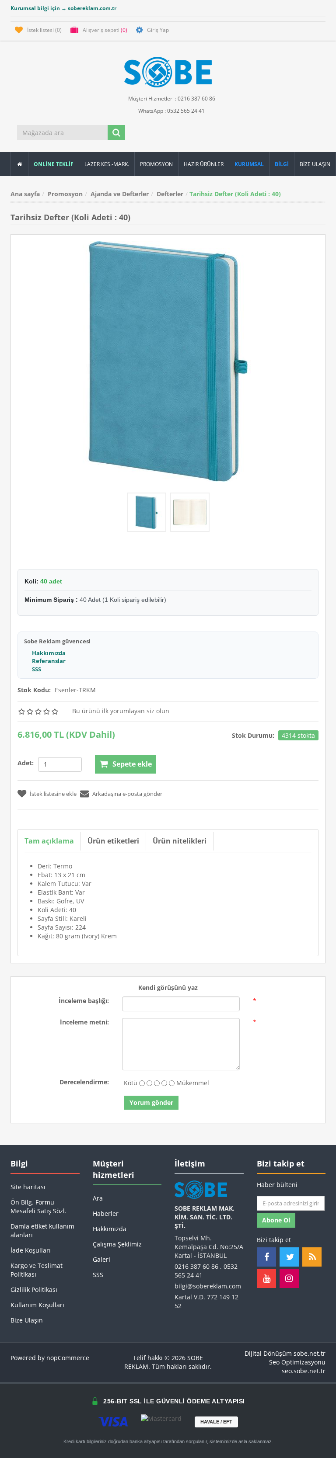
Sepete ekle (132, 764)
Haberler (106, 1213)
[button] (282, 164)
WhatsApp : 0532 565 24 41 (171, 111)
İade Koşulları (30, 1250)
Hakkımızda (49, 653)
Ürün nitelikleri (179, 841)
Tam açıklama (49, 841)
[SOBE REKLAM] (168, 72)
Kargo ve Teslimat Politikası (36, 1269)
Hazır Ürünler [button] (204, 164)
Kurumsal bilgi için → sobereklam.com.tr (63, 8)
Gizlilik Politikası (33, 1289)
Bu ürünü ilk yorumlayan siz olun (120, 711)
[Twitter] (289, 1257)
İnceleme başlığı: (84, 1000)
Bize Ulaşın (315, 164)
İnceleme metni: (84, 1022)
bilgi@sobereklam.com (208, 1286)
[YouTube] (266, 1278)
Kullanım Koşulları (37, 1305)
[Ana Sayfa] (19, 164)
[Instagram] (289, 1278)
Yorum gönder (151, 1102)
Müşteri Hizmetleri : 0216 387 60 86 (171, 98)
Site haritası (28, 1187)
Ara (98, 1198)
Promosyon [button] (156, 164)
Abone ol (276, 1220)
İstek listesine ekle (53, 794)
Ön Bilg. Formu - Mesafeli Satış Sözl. (38, 1206)
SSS (36, 669)
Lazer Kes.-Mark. (106, 164)
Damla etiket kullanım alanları (42, 1230)
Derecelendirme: (84, 1082)
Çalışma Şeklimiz (117, 1244)
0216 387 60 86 (196, 1266)
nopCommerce (67, 1358)
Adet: (26, 763)
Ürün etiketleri (113, 841)
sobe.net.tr (310, 1353)
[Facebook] (266, 1257)
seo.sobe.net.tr (304, 1371)
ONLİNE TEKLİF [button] (54, 164)
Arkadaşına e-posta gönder (127, 794)
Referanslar (49, 661)
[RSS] (312, 1257)
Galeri (101, 1259)
